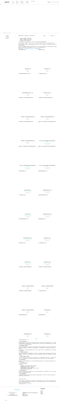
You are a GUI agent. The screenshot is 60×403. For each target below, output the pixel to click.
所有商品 (17, 1)
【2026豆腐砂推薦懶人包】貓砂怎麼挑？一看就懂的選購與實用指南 (32, 48)
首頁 (12, 1)
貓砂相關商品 (43, 388)
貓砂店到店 (21, 1)
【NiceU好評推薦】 (29, 383)
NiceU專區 (26, 1)
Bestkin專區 (32, 1)
